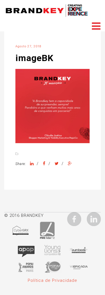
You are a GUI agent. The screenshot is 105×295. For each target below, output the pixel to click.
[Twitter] (57, 163)
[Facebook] (44, 163)
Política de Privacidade (52, 280)
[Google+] (70, 163)
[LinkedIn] (32, 163)
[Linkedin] (94, 218)
